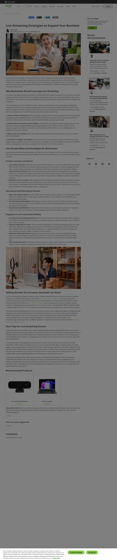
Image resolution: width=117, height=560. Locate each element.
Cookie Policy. (56, 558)
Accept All (92, 552)
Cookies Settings (76, 552)
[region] (58, 554)
